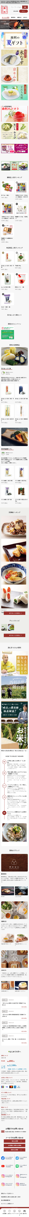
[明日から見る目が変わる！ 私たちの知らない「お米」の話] (14, 736)
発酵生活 (19, 17)
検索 (25, 7)
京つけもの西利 (5, 17)
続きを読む (24, 1006)
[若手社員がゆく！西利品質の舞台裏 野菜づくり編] (13, 687)
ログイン (23, 11)
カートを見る (19, 1214)
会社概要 (4, 1213)
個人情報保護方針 (5, 1200)
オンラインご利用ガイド (7, 1203)
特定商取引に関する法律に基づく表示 (10, 1197)
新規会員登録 (15, 11)
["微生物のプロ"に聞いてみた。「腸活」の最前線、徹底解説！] (14, 711)
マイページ (14, 1213)
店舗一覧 (24, 1213)
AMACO (25, 17)
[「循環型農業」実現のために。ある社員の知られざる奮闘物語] (14, 663)
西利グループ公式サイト (7, 1193)
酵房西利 (13, 17)
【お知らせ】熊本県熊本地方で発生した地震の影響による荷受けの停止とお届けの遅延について (16, 2)
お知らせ (9, 1213)
